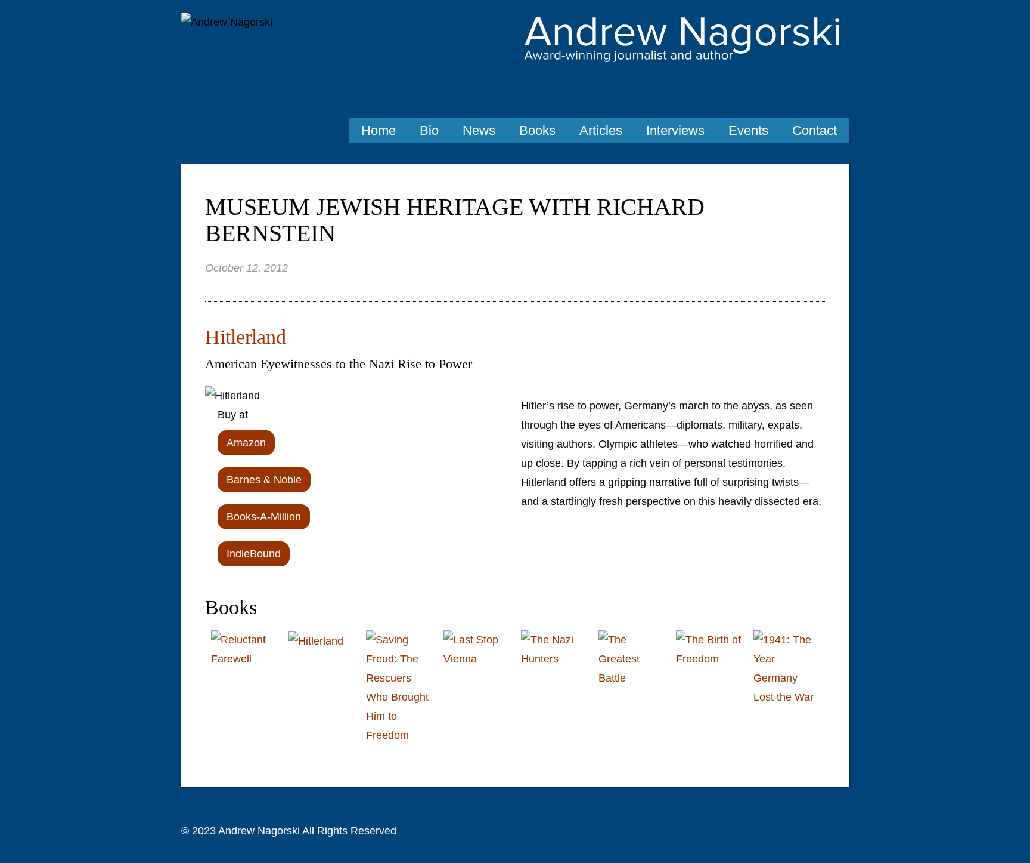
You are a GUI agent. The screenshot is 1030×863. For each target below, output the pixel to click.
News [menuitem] (479, 130)
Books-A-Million (264, 517)
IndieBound (254, 554)
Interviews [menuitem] (675, 130)
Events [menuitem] (748, 130)
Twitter (810, 91)
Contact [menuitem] (814, 130)
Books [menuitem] (537, 130)
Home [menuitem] (378, 130)
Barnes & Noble (264, 480)
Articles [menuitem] (600, 130)
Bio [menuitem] (429, 130)
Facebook (837, 91)
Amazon (246, 443)
